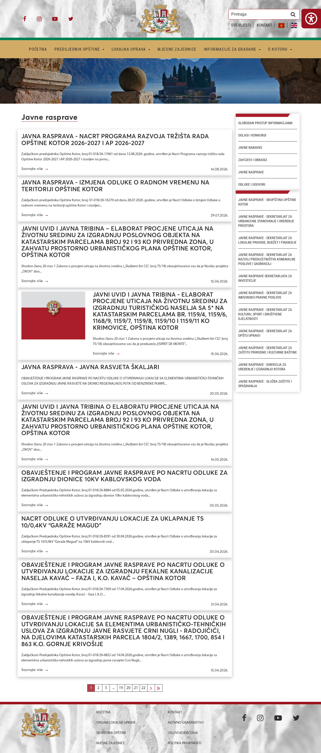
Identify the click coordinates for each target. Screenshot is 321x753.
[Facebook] (24, 21)
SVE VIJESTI (241, 25)
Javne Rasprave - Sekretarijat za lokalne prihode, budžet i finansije (267, 240)
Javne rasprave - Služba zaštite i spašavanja (265, 383)
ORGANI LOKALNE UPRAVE (116, 723)
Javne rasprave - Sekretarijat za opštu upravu (265, 333)
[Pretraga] (293, 14)
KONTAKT (264, 25)
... (113, 688)
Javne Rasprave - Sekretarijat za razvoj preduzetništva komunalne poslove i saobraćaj (266, 259)
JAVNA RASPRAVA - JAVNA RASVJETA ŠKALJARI (90, 367)
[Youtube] (54, 21)
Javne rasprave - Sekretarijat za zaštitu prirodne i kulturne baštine (267, 350)
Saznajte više (35, 168)
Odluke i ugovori (251, 184)
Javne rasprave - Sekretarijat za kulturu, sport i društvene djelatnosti (265, 314)
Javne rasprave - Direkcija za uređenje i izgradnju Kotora (262, 366)
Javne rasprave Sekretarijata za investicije (265, 278)
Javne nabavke (250, 147)
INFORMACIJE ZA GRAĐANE (231, 49)
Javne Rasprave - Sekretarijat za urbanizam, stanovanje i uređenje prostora (266, 221)
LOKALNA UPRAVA (129, 49)
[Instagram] (39, 21)
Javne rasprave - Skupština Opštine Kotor (267, 202)
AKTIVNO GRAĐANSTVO (186, 723)
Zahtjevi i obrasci (252, 160)
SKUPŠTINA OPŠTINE (111, 733)
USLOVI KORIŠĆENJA (183, 733)
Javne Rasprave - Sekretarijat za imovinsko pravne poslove (265, 295)
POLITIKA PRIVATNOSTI (184, 743)
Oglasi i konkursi (252, 135)
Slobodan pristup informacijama (265, 123)
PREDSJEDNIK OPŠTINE (77, 49)
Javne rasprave (251, 172)
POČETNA (38, 49)
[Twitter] (70, 21)
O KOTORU (278, 49)
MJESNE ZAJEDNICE (177, 49)
